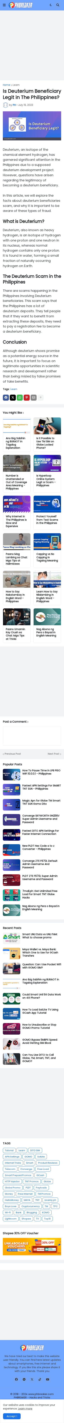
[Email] (34, 398)
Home (6, 85)
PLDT (28, 1187)
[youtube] (48, 1380)
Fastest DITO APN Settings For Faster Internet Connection (40, 832)
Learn (16, 85)
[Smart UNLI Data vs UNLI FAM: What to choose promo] (11, 938)
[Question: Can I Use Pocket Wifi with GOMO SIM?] (11, 968)
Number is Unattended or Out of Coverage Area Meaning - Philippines (16, 482)
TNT (37, 1200)
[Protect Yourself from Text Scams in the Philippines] (47, 504)
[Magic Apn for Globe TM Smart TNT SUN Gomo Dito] (11, 805)
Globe (47, 1181)
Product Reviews (47, 1163)
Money (9, 1194)
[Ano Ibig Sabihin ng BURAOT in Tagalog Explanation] (16, 425)
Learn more (25, 1408)
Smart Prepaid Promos (18, 1175)
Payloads (41, 1187)
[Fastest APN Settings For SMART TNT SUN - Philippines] (11, 789)
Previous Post (13, 754)
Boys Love (10, 1206)
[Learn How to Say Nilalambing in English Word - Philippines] (47, 579)
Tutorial (9, 1150)
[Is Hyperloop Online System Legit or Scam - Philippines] (47, 463)
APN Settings (12, 1156)
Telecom (10, 1169)
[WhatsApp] (20, 398)
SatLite (41, 1156)
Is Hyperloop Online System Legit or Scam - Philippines (46, 480)
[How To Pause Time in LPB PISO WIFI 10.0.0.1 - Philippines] (11, 774)
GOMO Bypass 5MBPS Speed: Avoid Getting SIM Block (40, 1041)
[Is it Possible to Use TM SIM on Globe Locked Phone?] (47, 425)
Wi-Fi (8, 1212)
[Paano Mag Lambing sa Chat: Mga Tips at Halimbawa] (16, 541)
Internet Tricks (13, 1163)
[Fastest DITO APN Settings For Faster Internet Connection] (11, 835)
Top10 (47, 1218)
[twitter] (32, 1380)
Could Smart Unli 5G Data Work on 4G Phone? (41, 996)
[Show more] (41, 398)
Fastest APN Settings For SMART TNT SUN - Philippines (41, 787)
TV (37, 1218)
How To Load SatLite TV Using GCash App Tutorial (40, 1011)
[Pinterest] (27, 398)
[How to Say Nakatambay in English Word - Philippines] (16, 579)
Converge (26, 1169)
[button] (4, 5)
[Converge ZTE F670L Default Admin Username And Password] (11, 865)
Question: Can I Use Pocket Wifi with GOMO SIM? (41, 966)
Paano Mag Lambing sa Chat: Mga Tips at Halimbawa (17, 558)
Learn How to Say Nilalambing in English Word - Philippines (47, 596)
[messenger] (24, 1380)
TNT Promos (32, 1181)
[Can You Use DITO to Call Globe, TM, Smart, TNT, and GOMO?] (11, 1059)
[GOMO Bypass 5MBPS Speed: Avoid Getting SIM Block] (11, 1044)
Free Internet (25, 1194)
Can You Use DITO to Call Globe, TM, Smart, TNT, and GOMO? (39, 1058)
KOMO (45, 1212)
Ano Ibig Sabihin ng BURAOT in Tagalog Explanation (15, 443)
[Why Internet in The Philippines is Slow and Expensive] (16, 504)
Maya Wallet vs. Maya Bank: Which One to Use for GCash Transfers (40, 952)
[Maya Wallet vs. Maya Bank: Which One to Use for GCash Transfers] (11, 953)
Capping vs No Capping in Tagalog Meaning (47, 557)
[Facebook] (6, 398)
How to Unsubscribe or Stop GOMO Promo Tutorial (39, 1026)
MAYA (27, 1200)
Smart (29, 1163)
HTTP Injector (12, 1181)
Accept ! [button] (12, 1416)
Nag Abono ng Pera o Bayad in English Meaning (46, 632)
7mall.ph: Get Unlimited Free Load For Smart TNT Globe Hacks (39, 894)
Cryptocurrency (31, 1206)
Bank (19, 1212)
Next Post (53, 754)
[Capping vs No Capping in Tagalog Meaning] (47, 541)
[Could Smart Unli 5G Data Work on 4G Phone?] (11, 998)
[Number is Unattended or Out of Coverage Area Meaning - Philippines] (16, 463)
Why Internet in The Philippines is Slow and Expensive (16, 521)
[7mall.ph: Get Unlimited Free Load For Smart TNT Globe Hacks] (11, 895)
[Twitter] (13, 398)
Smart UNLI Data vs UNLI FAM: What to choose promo (39, 936)
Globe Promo (12, 1187)
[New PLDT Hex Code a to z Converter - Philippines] (11, 850)
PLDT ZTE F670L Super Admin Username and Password (40, 877)
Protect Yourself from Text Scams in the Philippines (47, 520)
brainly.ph (50, 1200)
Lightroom (11, 1218)
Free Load (43, 1169)
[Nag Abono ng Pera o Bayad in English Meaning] (47, 616)
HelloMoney (12, 1200)
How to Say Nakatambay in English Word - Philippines (15, 596)
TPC (55, 1206)
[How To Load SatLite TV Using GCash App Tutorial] (11, 1014)
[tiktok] (40, 1380)
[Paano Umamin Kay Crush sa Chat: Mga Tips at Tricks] (16, 616)
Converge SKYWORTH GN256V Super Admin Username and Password (40, 819)
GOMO (28, 1156)
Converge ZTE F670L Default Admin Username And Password (39, 864)
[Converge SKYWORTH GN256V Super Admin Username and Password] (11, 820)
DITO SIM (35, 1150)
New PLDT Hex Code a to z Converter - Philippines (38, 847)
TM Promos (44, 1194)
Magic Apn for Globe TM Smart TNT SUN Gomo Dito (41, 802)
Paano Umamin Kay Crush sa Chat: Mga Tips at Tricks (15, 634)
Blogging (32, 1212)
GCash (40, 1175)
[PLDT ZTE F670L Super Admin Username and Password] (11, 880)
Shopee (26, 1218)
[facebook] (16, 1380)
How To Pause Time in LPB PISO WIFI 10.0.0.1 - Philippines (41, 772)
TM (46, 1206)
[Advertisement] (32, 45)
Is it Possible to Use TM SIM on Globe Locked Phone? (45, 443)
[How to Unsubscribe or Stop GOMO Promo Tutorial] (11, 1029)
